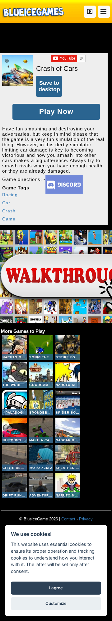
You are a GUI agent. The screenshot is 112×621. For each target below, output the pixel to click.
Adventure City (41, 485)
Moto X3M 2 (41, 458)
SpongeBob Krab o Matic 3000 (41, 402)
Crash (9, 210)
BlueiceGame (33, 11)
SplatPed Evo (67, 458)
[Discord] (64, 192)
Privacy (86, 519)
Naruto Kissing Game (67, 375)
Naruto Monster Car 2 (14, 347)
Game (9, 218)
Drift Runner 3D (14, 485)
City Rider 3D (14, 458)
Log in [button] (90, 12)
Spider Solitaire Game (67, 402)
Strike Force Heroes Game (67, 347)
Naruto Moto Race (67, 485)
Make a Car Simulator (41, 430)
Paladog (14, 402)
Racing (10, 194)
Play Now (56, 112)
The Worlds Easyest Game (14, 375)
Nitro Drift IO (14, 430)
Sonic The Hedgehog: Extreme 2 (41, 347)
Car (6, 202)
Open (104, 12)
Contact (68, 519)
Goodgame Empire (41, 375)
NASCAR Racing (67, 430)
